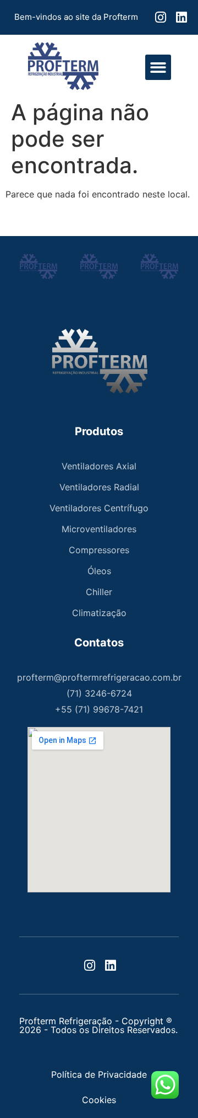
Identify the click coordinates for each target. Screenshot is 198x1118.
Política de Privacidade (99, 1074)
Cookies (99, 1099)
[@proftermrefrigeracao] (160, 17)
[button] (158, 68)
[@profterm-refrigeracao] (180, 17)
